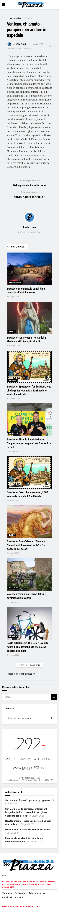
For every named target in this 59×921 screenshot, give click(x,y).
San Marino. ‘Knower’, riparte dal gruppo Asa (27, 800)
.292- (11, 875)
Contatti (19, 897)
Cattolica (13, 588)
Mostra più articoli (29, 665)
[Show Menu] (3, 4)
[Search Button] (54, 697)
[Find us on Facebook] (3, 912)
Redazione (20, 44)
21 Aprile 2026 (13, 602)
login (16, 674)
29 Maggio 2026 (14, 345)
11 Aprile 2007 (37, 44)
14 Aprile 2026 (13, 655)
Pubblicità (7, 897)
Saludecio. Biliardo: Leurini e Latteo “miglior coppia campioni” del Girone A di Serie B (29, 443)
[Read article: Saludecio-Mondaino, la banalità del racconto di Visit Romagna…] (29, 269)
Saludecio (27, 18)
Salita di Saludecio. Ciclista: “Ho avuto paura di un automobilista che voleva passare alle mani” (27, 646)
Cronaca (13, 637)
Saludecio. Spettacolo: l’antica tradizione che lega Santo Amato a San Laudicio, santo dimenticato (29, 390)
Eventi (12, 331)
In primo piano (15, 282)
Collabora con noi (37, 893)
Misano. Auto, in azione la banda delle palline (27, 829)
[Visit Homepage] (32, 5)
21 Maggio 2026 (14, 398)
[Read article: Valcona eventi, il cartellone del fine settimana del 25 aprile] (29, 574)
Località (17, 18)
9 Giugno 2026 (13, 297)
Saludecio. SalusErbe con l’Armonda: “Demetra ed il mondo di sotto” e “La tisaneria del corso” (26, 545)
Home (9, 18)
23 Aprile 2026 (13, 553)
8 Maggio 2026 (13, 500)
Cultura (13, 380)
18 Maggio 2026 (14, 451)
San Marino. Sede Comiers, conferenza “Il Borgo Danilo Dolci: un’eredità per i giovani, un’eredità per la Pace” (27, 812)
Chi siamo (7, 893)
